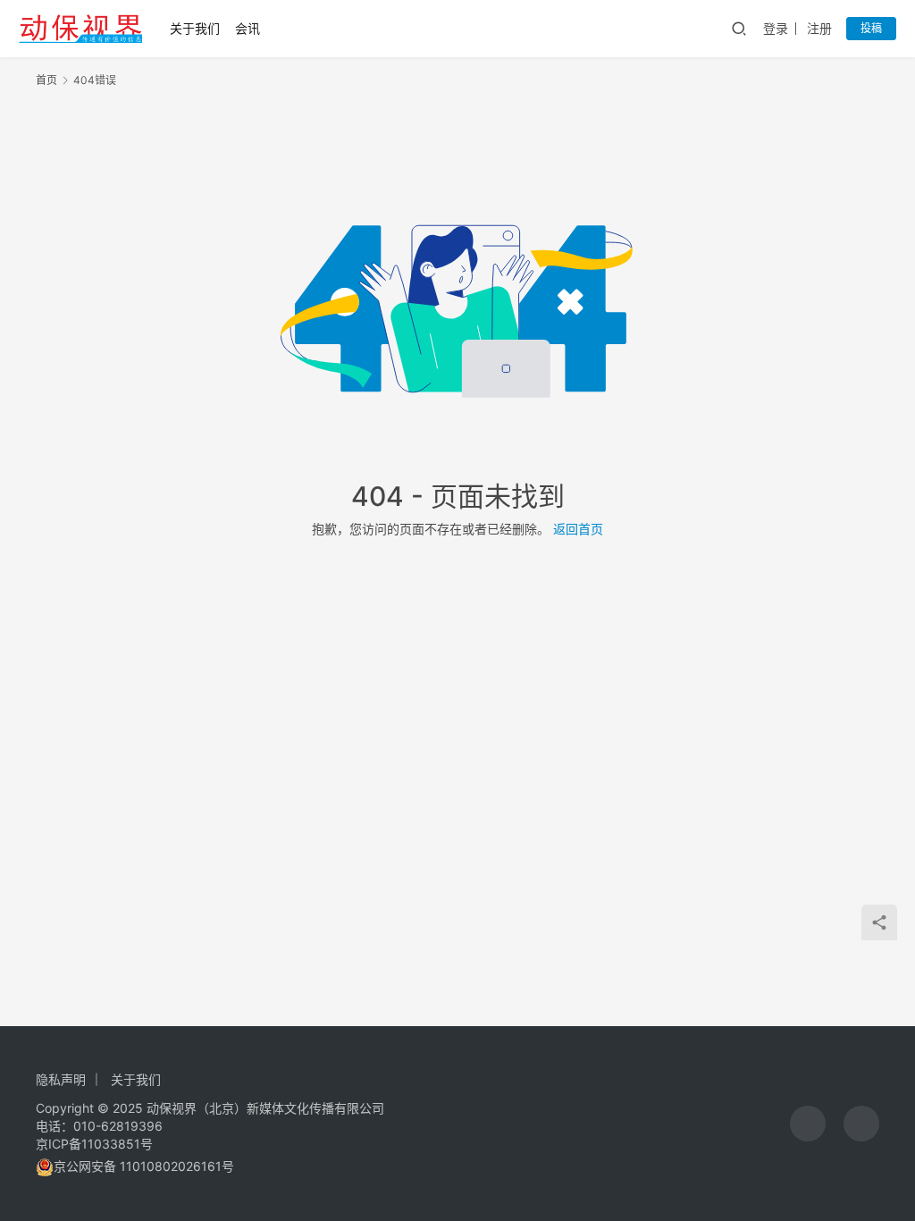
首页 (46, 80)
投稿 (871, 28)
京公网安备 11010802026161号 (144, 1166)
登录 (775, 28)
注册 (819, 28)
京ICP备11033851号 (94, 1143)
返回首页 (578, 528)
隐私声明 (61, 1079)
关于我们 (195, 28)
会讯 (247, 28)
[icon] (808, 1123)
